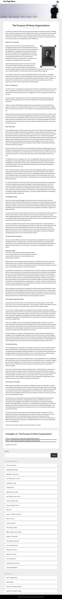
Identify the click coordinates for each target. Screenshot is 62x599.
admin (37, 28)
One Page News (9, 1)
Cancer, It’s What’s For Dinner (13, 514)
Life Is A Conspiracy (11, 465)
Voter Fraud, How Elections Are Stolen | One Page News (25, 440)
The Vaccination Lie (11, 558)
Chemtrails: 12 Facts (11, 554)
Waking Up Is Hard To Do (12, 474)
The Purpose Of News (11, 527)
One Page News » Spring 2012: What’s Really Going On (25, 438)
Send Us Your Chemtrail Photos (14, 586)
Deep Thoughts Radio (11, 577)
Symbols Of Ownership (12, 536)
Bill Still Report (10, 582)
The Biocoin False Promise (13, 563)
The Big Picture (10, 487)
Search (7, 451)
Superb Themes (40, 597)
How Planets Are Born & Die (13, 496)
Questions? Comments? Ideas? (13, 591)
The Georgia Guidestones (12, 541)
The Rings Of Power (11, 483)
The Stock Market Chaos (12, 501)
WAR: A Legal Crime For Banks (13, 532)
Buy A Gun (8, 509)
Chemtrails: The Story (11, 549)
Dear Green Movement (12, 545)
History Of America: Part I (12, 505)
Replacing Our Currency (12, 492)
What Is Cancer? (10, 518)
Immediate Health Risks (12, 469)
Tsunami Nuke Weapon (12, 567)
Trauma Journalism (11, 523)
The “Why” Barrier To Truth (13, 478)
